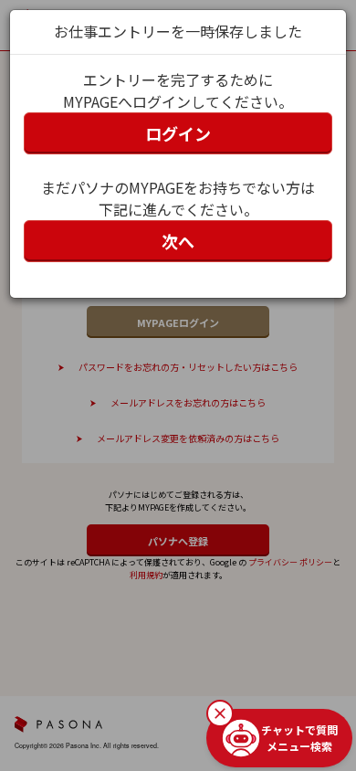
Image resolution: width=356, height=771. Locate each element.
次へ (178, 241)
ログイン (178, 133)
